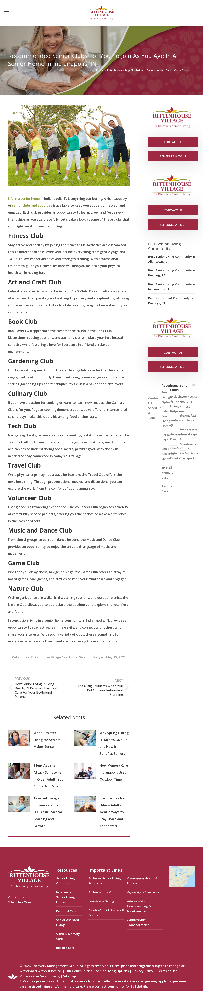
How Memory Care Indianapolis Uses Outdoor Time (114, 772)
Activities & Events (179, 453)
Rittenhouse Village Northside (54, 657)
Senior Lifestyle (91, 657)
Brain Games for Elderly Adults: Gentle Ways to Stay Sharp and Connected (112, 812)
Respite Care (167, 488)
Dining (178, 436)
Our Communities (78, 971)
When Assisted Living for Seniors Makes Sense (47, 740)
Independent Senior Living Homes (65, 897)
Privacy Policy (142, 971)
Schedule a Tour (19, 902)
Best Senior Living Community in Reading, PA (171, 272)
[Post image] (19, 738)
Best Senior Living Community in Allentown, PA (171, 258)
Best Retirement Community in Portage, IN (170, 300)
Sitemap (69, 976)
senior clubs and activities (32, 205)
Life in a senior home (24, 198)
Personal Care (66, 911)
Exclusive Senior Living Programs (177, 403)
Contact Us (16, 897)
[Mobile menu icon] (6, 13)
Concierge (188, 417)
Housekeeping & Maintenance (190, 436)
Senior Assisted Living (67, 922)
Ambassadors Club (101, 892)
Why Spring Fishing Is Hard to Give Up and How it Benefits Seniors (114, 743)
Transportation (191, 455)
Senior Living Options (65, 880)
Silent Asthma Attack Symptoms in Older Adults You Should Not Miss (49, 775)
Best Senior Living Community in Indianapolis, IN (171, 286)
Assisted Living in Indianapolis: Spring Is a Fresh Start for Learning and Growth (48, 812)
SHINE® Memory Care (68, 936)
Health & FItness (188, 401)
